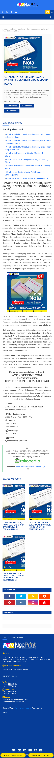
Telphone (28, 105)
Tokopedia (13, 111)
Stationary (13, 29)
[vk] (21, 602)
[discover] (30, 750)
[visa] (19, 750)
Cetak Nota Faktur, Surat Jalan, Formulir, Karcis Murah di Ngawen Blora (13, 576)
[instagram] (11, 12)
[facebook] (2, 12)
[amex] (40, 750)
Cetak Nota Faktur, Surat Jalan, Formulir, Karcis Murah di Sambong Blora (40, 526)
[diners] (35, 750)
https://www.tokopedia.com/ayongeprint (32, 466)
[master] (24, 750)
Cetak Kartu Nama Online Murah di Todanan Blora (27, 178)
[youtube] (7, 12)
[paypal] (14, 750)
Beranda (5, 29)
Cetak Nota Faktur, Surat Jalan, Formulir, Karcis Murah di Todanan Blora (13, 526)
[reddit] (44, 596)
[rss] (33, 596)
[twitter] (21, 596)
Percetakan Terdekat (23, 708)
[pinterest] (15, 12)
